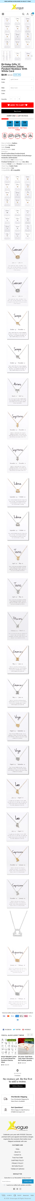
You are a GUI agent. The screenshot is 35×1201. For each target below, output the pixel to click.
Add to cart (17, 105)
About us (17, 1152)
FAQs (17, 1149)
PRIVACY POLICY (17, 1163)
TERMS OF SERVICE (17, 1169)
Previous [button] (3, 56)
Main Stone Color (3, 90)
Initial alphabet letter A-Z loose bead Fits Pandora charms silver (9, 1059)
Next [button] (32, 56)
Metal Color (3, 80)
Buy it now (17, 111)
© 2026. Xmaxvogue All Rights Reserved (17, 1198)
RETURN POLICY (17, 1166)
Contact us (17, 1155)
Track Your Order (17, 1157)
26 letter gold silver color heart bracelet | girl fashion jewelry (25, 1058)
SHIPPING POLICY (17, 1160)
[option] (17, 32)
